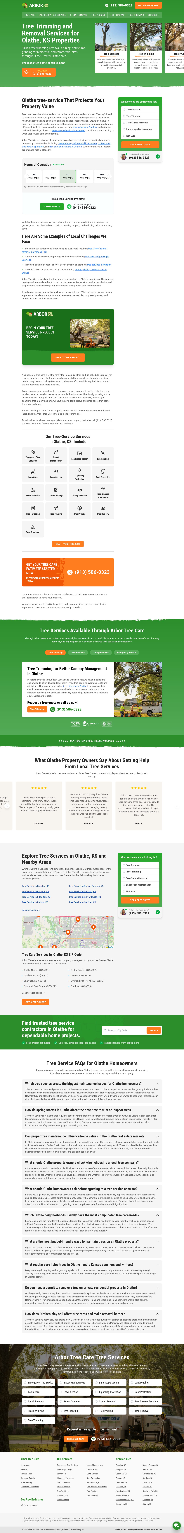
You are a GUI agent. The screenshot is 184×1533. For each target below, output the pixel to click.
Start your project (68, 544)
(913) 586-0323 (42, 72)
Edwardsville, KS (149, 1474)
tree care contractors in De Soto (65, 146)
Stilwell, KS (147, 1504)
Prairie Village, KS (123, 1495)
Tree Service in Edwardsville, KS (85, 897)
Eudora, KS (120, 1478)
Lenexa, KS (147, 1482)
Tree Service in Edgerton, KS (36, 897)
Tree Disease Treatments (97, 1487)
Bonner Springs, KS (150, 1465)
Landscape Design (64, 1469)
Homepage (29, 15)
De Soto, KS (147, 1469)
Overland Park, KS (150, 1491)
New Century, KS (123, 1491)
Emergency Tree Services (52, 15)
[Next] (109, 176)
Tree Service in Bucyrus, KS (35, 891)
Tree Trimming (136, 15)
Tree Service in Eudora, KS (35, 902)
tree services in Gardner (85, 127)
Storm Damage (93, 1482)
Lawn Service (92, 1474)
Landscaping (92, 1469)
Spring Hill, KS (121, 1504)
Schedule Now (51, 206)
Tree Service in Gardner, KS (82, 902)
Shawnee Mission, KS (125, 1500)
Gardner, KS (147, 1478)
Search (153, 1030)
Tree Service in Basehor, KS (35, 886)
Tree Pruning (98, 15)
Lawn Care (61, 1474)
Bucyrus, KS (121, 1469)
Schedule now (75, 1439)
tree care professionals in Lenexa (68, 130)
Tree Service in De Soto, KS (82, 891)
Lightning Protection (65, 1478)
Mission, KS (147, 1487)
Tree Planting (92, 1491)
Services (152, 15)
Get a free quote (148, 5)
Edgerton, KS (121, 1474)
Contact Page (26, 1474)
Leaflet (110, 947)
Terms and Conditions (30, 1487)
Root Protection (93, 1478)
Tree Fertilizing (63, 1491)
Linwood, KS (121, 1487)
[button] (40, 947)
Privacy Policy (26, 1482)
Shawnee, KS (148, 1500)
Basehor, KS (121, 1465)
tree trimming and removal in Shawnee (77, 143)
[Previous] (26, 176)
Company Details (28, 1478)
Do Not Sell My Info (77, 1530)
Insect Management (95, 1465)
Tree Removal (117, 15)
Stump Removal (78, 15)
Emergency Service (126, 652)
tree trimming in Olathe (74, 686)
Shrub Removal (63, 1482)
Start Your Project (68, 357)
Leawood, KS (121, 1482)
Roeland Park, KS (150, 1495)
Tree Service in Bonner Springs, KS (86, 886)
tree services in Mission (99, 264)
